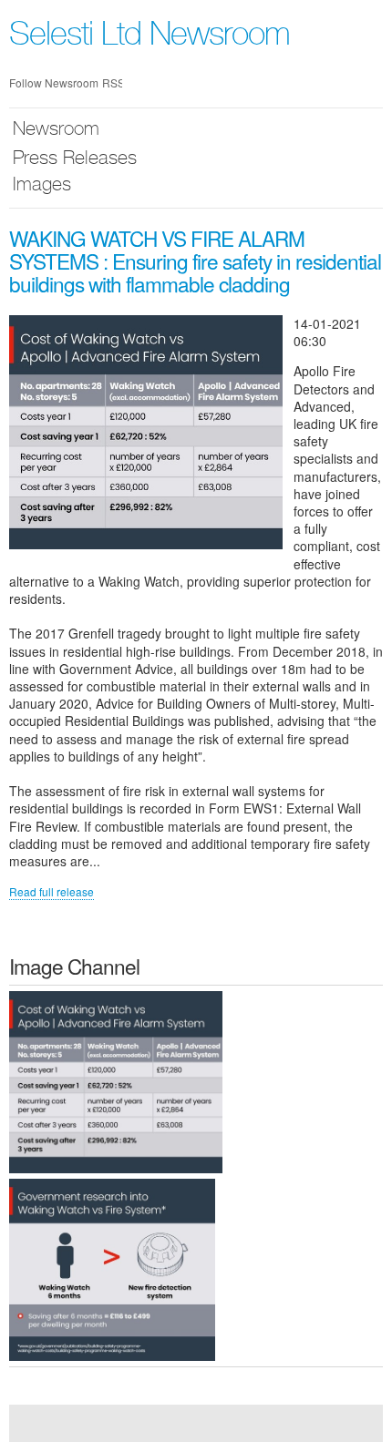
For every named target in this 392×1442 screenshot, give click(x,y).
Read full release (51, 891)
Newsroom (56, 130)
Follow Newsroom (53, 82)
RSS (112, 82)
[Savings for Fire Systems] (112, 1268)
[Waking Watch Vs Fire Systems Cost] (115, 1081)
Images (42, 186)
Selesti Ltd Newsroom (149, 38)
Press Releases (75, 159)
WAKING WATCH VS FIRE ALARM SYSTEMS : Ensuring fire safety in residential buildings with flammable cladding (195, 260)
